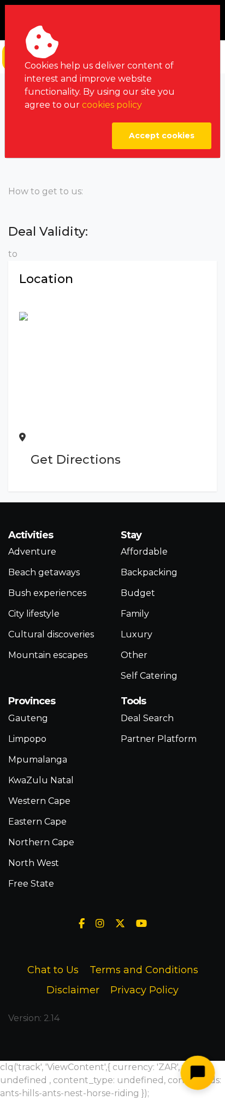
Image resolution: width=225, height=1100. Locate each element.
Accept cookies (161, 135)
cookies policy (112, 105)
